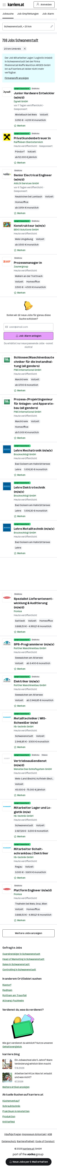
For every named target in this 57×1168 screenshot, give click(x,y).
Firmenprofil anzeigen (17, 78)
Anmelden (46, 4)
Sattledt (20, 620)
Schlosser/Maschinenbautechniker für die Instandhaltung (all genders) (34, 362)
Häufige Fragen (12, 1134)
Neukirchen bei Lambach (28, 196)
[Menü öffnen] (4, 4)
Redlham (7, 990)
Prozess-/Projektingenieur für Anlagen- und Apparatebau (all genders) (34, 403)
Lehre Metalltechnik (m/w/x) (34, 529)
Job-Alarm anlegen (30, 335)
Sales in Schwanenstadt (16, 964)
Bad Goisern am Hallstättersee (32, 463)
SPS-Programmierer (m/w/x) (34, 644)
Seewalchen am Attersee (29, 657)
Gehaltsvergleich (12, 1046)
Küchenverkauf (10, 1100)
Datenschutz (9, 1141)
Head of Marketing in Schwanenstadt (23, 959)
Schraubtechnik (11, 1106)
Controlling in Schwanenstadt (19, 969)
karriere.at (36, 1094)
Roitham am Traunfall (14, 995)
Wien (44, 903)
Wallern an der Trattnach (29, 276)
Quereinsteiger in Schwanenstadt (21, 953)
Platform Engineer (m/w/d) (33, 890)
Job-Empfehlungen (28, 13)
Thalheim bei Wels (25, 903)
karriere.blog (11, 1054)
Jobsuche (8, 13)
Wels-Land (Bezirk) (25, 778)
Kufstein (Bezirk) (46, 778)
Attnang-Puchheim (13, 1000)
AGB (49, 1134)
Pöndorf (19, 151)
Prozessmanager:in (28, 263)
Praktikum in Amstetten (15, 1111)
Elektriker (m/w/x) (26, 681)
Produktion (8, 1116)
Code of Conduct (45, 1141)
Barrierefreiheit (26, 1141)
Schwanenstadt (26, 40)
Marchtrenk (21, 379)
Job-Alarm (48, 13)
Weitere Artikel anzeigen (15, 1087)
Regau (18, 866)
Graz (39, 903)
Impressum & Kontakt (34, 1134)
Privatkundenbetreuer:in (32, 138)
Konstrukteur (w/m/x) (29, 226)
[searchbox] (28, 26)
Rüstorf (6, 984)
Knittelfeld (8, 1121)
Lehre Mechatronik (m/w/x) (33, 450)
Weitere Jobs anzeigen (28, 933)
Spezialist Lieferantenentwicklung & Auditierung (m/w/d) (33, 603)
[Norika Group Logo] (28, 1155)
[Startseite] (17, 4)
